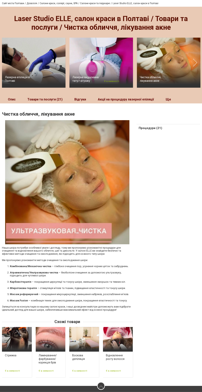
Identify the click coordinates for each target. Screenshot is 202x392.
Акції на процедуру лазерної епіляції (126, 99)
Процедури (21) (150, 128)
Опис (12, 99)
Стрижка (10, 355)
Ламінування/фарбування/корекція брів (48, 359)
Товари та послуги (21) (45, 99)
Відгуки (80, 99)
